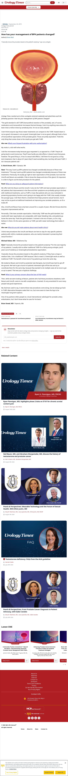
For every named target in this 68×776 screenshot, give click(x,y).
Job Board (34, 681)
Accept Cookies (49, 772)
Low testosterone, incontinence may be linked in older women (15, 319)
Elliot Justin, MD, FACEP (36, 512)
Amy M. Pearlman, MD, (11, 512)
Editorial (34, 678)
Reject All (60, 772)
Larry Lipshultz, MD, (24, 512)
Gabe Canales (34, 614)
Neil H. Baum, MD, (10, 459)
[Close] (65, 763)
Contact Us (34, 680)
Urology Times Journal (7, 26)
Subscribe (58, 337)
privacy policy (35, 340)
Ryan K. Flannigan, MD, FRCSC (13, 407)
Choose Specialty (32, 7)
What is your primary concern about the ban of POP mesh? (26, 275)
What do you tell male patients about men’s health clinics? (28, 227)
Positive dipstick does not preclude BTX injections (49, 318)
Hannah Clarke (9, 562)
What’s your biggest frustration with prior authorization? (27, 143)
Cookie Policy (12, 769)
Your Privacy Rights (34, 689)
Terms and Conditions (34, 683)
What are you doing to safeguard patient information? (24, 184)
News (36, 729)
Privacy (34, 685)
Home (22, 729)
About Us (34, 674)
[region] (34, 768)
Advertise (34, 676)
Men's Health (5, 347)
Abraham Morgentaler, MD (23, 459)
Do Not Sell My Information (34, 687)
